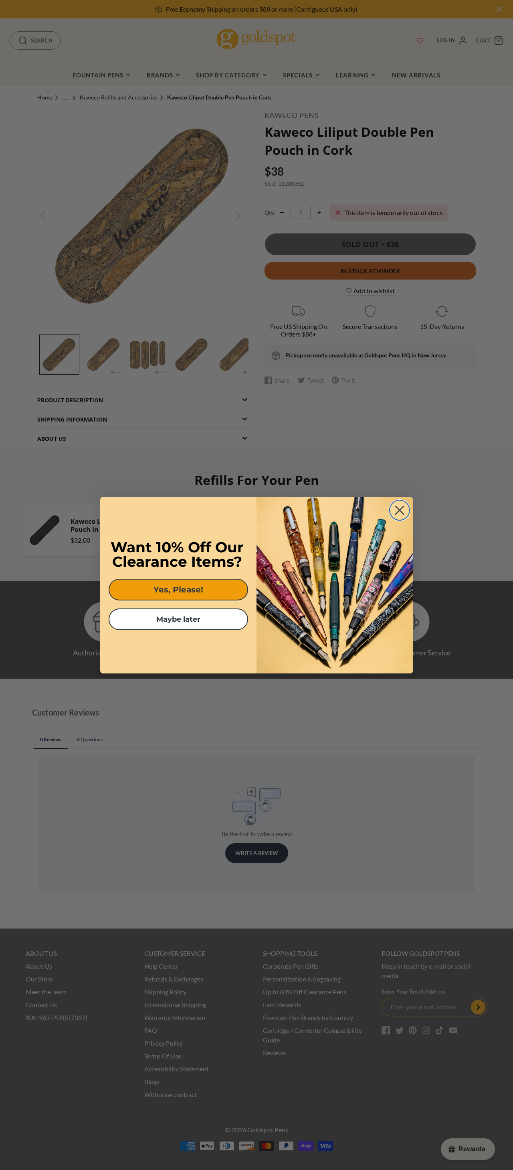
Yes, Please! (178, 589)
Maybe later (178, 619)
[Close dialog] (400, 510)
